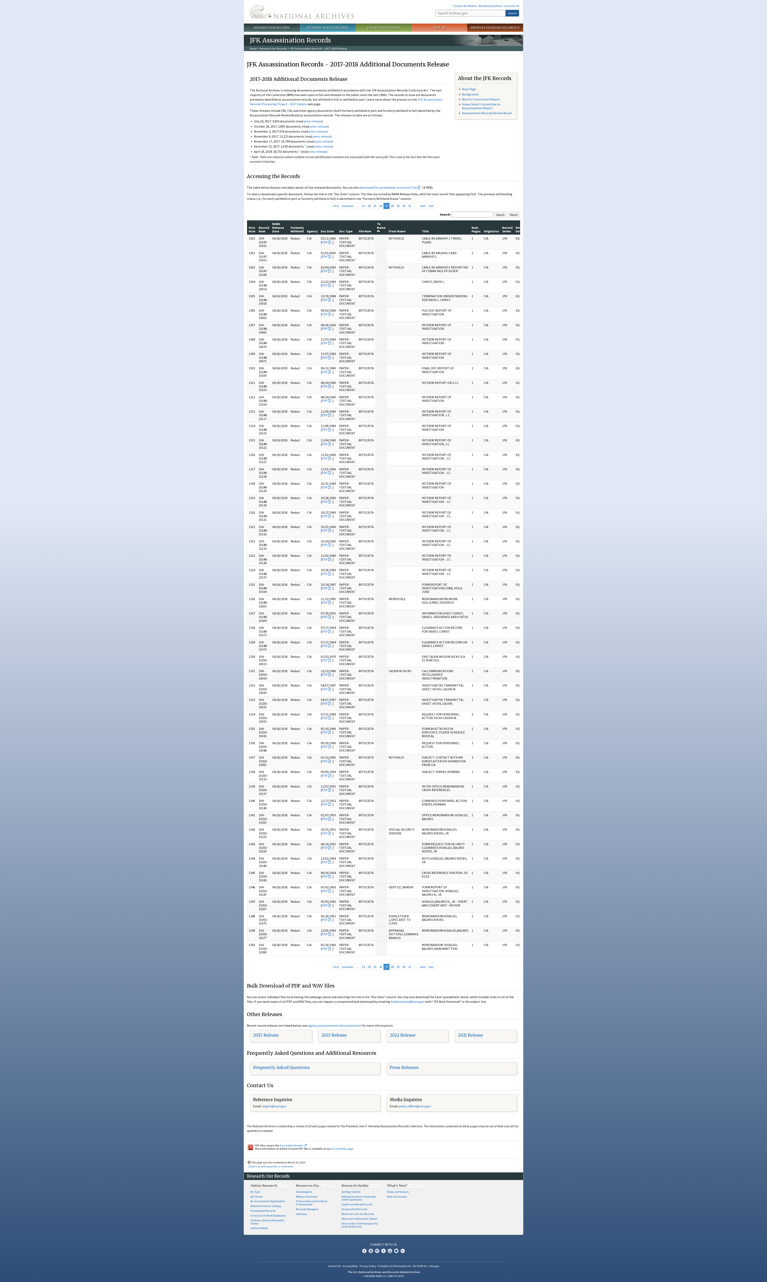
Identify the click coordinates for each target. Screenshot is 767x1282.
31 (409, 206)
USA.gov (434, 1266)
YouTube (389, 1250)
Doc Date (327, 231)
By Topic (255, 1192)
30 (403, 206)
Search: (445, 214)
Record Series (507, 229)
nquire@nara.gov (274, 1106)
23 (363, 206)
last (431, 206)
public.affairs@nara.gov (415, 1106)
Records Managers (307, 1209)
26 (380, 206)
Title (425, 231)
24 (369, 206)
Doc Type (346, 231)
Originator (491, 231)
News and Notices (398, 1192)
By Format (256, 1196)
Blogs (396, 1250)
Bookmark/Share (490, 6)
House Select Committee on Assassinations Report (481, 106)
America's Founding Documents (495, 28)
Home (253, 48)
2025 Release (266, 1035)
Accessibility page (342, 1148)
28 (392, 206)
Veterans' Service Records (328, 28)
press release (313, 121)
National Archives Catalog (265, 1206)
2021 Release (470, 1035)
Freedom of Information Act (394, 1266)
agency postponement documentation (334, 1025)
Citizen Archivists (465, 6)
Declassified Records (354, 1209)
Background (470, 94)
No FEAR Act (420, 1266)
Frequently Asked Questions (281, 1067)
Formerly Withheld (297, 229)
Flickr (402, 1250)
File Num (365, 231)
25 (375, 206)
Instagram (377, 1250)
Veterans (301, 1214)
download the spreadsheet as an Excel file (388, 187)
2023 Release (334, 1035)
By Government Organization (267, 1201)
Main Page (469, 89)
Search (512, 13)
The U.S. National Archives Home (302, 12)
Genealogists (304, 1192)
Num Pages (476, 229)
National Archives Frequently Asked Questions (359, 1198)
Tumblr (383, 1250)
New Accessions (397, 1196)
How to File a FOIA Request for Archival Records (360, 1225)
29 (398, 206)
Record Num (264, 229)
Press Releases (404, 1067)
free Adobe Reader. (292, 1145)
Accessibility (350, 1266)
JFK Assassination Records (306, 48)
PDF (324, 242)
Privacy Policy (368, 1266)
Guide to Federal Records (357, 1204)
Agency (312, 231)
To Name (381, 225)
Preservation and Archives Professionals (312, 1202)
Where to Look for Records (358, 1214)
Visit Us (439, 28)
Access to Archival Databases (268, 1215)
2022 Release (402, 1035)
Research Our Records (272, 28)
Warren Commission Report (481, 99)
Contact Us (511, 6)
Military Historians (306, 1196)
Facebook (364, 1250)
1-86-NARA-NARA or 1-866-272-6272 (383, 1276)
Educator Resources (383, 28)
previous (347, 206)
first (336, 206)
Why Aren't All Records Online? (360, 1219)
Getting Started (351, 1192)
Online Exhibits (259, 1228)
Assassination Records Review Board (487, 113)
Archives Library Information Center (267, 1222)
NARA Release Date (278, 227)
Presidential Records (263, 1211)
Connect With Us (383, 1244)
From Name (397, 231)
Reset (514, 215)
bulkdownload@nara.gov (408, 1002)
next (423, 206)
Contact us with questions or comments (270, 1166)
